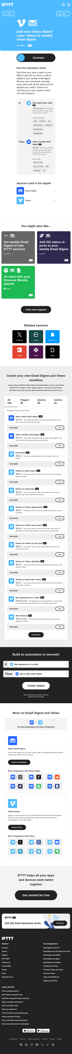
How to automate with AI (10, 991)
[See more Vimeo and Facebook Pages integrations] (35, 842)
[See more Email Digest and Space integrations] (16, 786)
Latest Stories (8, 987)
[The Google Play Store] (43, 1031)
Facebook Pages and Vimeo (53, 970)
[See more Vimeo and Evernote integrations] (53, 851)
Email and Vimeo (49, 973)
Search (4, 970)
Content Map (6, 966)
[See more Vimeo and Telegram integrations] (35, 851)
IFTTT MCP (6, 959)
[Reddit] (53, 1044)
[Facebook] (21, 1044)
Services (5, 948)
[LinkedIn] (26, 1044)
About (59, 1039)
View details (13, 427)
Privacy (52, 1039)
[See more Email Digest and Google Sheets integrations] (53, 786)
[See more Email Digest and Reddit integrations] (53, 777)
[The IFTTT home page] (7, 4)
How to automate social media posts (15, 1020)
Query (20, 456)
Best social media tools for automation (15, 1024)
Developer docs (7, 977)
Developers (13, 1039)
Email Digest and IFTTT (51, 948)
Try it (60, 427)
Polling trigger (22, 601)
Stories (4, 951)
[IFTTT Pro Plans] (30, 46)
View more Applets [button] (36, 309)
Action (20, 419)
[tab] (10, 401)
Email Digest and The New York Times (56, 951)
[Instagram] (31, 1044)
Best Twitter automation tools (12, 995)
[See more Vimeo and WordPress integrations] (16, 851)
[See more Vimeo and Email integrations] (53, 842)
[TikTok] (47, 1044)
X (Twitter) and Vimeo (50, 966)
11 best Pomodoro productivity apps (15, 1013)
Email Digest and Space (51, 959)
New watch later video (42, 103)
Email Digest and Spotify (52, 962)
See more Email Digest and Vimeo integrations (36, 727)
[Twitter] (42, 1044)
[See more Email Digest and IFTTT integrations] (16, 777)
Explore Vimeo (17, 827)
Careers (22, 1039)
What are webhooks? (9, 1009)
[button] (69, 5)
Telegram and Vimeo (50, 981)
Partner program (33, 1039)
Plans (4, 973)
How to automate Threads (11, 1016)
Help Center (6, 962)
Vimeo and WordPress (51, 977)
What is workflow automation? (12, 1002)
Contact (44, 1039)
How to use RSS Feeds (10, 1006)
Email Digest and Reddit (51, 955)
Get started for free (36, 895)
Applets (4, 955)
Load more (36, 635)
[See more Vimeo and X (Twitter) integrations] (16, 842)
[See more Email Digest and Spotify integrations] (35, 786)
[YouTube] (37, 1044)
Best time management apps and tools (15, 998)
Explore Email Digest (19, 762)
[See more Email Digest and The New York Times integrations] (35, 777)
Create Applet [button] (36, 685)
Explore (5, 944)
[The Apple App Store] (28, 1031)
